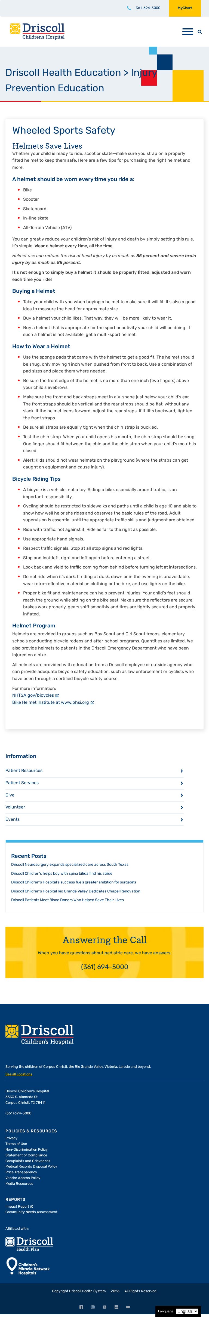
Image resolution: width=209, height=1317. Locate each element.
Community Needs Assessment (31, 1212)
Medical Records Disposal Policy (31, 1166)
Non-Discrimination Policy (26, 1149)
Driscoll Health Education (63, 73)
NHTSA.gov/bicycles (33, 695)
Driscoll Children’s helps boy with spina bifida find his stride (61, 874)
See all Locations (18, 1074)
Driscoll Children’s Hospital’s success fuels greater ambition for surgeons (73, 882)
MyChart (185, 8)
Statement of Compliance (26, 1155)
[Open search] (200, 31)
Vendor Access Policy (22, 1178)
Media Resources (19, 1184)
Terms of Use (16, 1144)
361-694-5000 (148, 8)
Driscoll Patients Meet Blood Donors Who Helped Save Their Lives (67, 900)
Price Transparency (21, 1172)
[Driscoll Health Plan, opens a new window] (29, 1244)
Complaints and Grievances (27, 1161)
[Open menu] (187, 31)
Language (165, 1311)
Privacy (11, 1138)
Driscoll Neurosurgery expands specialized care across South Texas (69, 865)
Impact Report (17, 1206)
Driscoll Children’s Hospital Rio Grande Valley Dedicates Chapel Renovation (75, 891)
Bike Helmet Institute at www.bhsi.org (50, 702)
